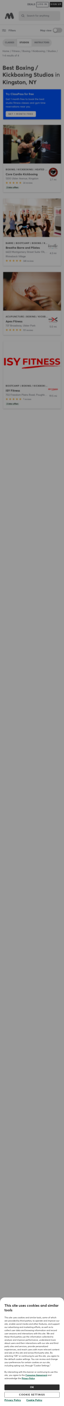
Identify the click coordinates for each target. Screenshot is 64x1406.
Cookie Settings (32, 1395)
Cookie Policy (34, 1400)
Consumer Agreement (36, 1375)
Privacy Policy (28, 1379)
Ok (32, 1387)
